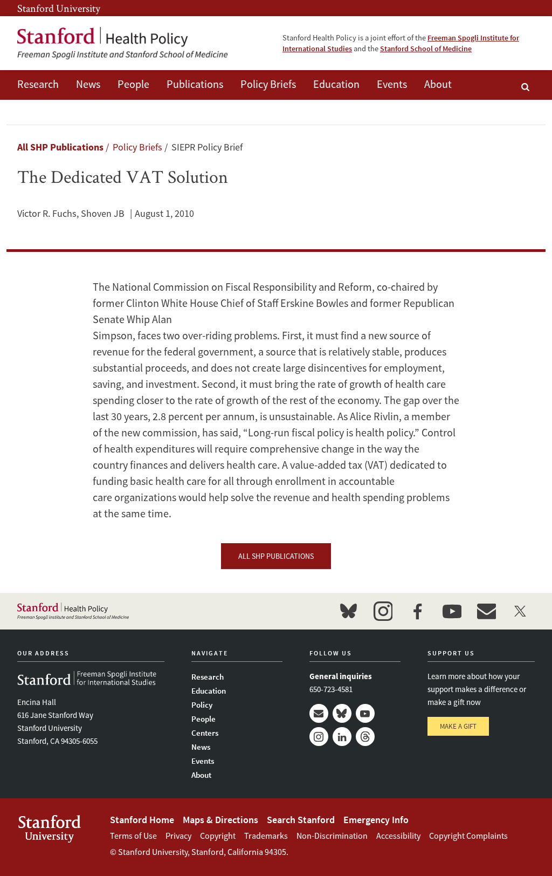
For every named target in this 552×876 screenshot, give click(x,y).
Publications (195, 84)
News (88, 84)
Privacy (178, 835)
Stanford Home (142, 819)
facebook (417, 611)
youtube (451, 611)
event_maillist (486, 611)
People (133, 84)
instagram (382, 611)
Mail (318, 713)
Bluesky (342, 713)
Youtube (365, 713)
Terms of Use (133, 835)
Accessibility (398, 835)
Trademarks (266, 835)
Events (392, 84)
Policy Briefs (268, 84)
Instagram (318, 736)
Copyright (218, 835)
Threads (365, 736)
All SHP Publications (60, 147)
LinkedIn (342, 736)
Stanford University (58, 8)
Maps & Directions (220, 819)
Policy (201, 705)
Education (336, 84)
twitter (520, 611)
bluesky (348, 611)
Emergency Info (376, 819)
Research (38, 84)
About (438, 84)
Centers (204, 733)
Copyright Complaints (468, 835)
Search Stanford (301, 819)
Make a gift (458, 726)
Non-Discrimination (332, 835)
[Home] (122, 43)
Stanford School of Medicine (426, 48)
